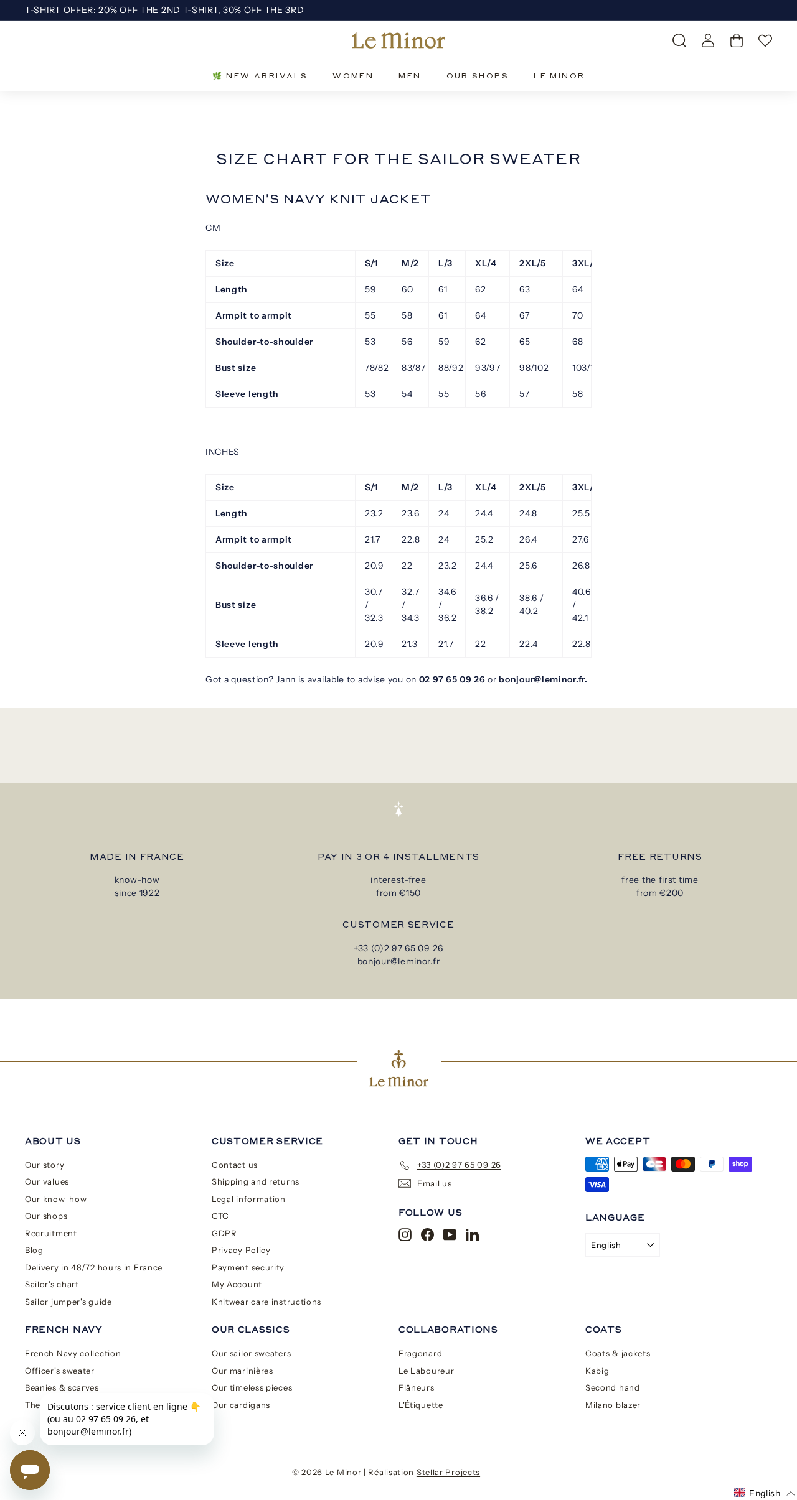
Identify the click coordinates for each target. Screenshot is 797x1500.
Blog (34, 1250)
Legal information (249, 1199)
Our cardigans (241, 1405)
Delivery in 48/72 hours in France (94, 1267)
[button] (764, 1493)
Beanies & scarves (62, 1387)
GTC (220, 1216)
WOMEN (353, 75)
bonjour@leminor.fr (398, 961)
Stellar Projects (448, 1472)
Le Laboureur (426, 1371)
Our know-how (56, 1199)
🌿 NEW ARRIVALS (260, 75)
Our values (47, 1181)
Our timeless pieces (252, 1387)
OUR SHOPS (477, 75)
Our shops (46, 1216)
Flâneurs (416, 1387)
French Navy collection (73, 1353)
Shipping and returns (255, 1181)
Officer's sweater (60, 1371)
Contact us (235, 1165)
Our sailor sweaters (251, 1353)
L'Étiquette (420, 1405)
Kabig (597, 1371)
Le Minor (559, 75)
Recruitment (51, 1233)
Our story (44, 1165)
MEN (409, 75)
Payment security (248, 1267)
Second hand (612, 1387)
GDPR (224, 1233)
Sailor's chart (52, 1284)
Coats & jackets (618, 1353)
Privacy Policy (241, 1250)
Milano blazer (613, 1405)
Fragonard (420, 1353)
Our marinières (242, 1371)
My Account (237, 1284)
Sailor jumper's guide (68, 1302)
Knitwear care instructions (266, 1302)
